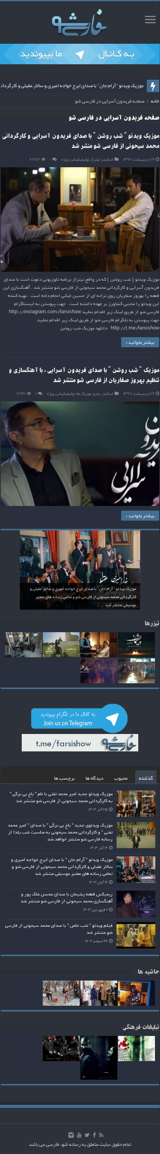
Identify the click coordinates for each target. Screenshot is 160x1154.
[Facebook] (94, 1135)
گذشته (146, 778)
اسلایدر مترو (103, 393)
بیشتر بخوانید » (140, 342)
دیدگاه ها (94, 778)
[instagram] (71, 1135)
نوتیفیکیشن (79, 159)
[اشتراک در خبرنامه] (155, 120)
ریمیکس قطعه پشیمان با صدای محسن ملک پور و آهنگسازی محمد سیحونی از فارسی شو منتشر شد (67, 897)
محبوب (121, 778)
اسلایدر (107, 159)
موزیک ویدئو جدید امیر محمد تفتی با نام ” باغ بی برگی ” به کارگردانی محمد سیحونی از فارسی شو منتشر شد (61, 797)
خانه (155, 101)
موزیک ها (84, 393)
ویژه (64, 159)
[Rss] (101, 1135)
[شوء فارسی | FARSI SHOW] (80, 21)
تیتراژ (95, 159)
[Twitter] (87, 1135)
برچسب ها (64, 778)
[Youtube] (79, 1135)
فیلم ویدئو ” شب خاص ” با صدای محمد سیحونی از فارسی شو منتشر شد (59, 929)
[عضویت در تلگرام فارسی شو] (80, 56)
